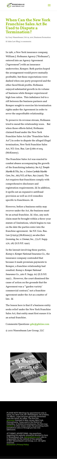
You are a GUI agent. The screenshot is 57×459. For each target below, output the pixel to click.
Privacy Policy (23, 445)
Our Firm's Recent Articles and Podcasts (28, 367)
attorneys (11, 420)
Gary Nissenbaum (15, 37)
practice (10, 426)
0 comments (26, 41)
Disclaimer (11, 445)
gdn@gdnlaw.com (39, 324)
